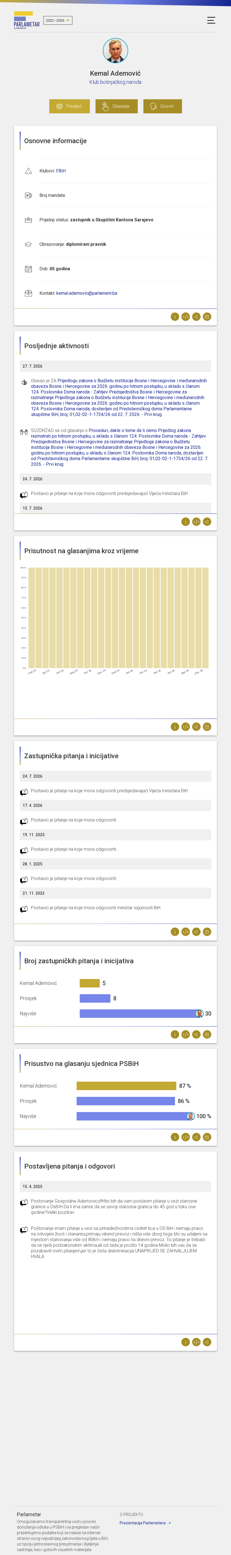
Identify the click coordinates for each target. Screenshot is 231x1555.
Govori (167, 106)
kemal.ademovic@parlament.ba (86, 293)
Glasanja (120, 106)
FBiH (61, 171)
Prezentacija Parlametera (143, 1523)
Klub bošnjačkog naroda (115, 82)
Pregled (73, 106)
